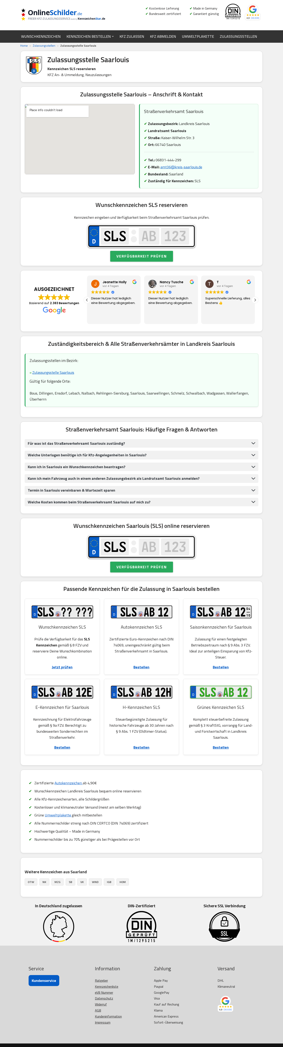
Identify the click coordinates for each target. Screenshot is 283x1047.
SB (70, 882)
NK (44, 882)
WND (95, 882)
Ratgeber (101, 980)
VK (82, 882)
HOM (123, 882)
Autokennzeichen (68, 783)
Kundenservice (44, 980)
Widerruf (101, 1004)
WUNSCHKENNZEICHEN (41, 36)
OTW (31, 882)
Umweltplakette (58, 815)
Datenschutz (104, 998)
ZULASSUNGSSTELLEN (238, 36)
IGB (109, 882)
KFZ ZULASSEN (132, 36)
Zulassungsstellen (44, 45)
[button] (113, 36)
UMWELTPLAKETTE (198, 36)
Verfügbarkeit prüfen (141, 256)
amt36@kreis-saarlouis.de (181, 167)
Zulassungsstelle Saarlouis (53, 372)
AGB (98, 1010)
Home (24, 45)
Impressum (102, 1022)
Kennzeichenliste (106, 986)
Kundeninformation (108, 1016)
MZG (57, 882)
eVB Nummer (104, 992)
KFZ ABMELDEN (163, 36)
